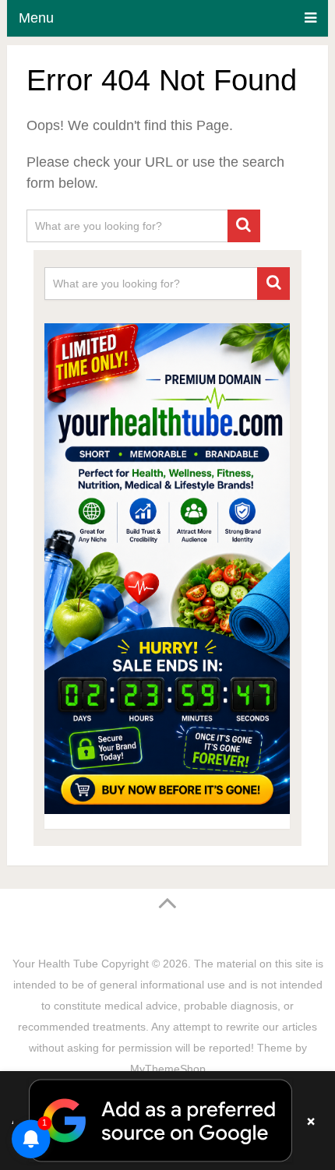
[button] (167, 1120)
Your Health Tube (55, 963)
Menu (36, 18)
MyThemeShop (168, 1069)
